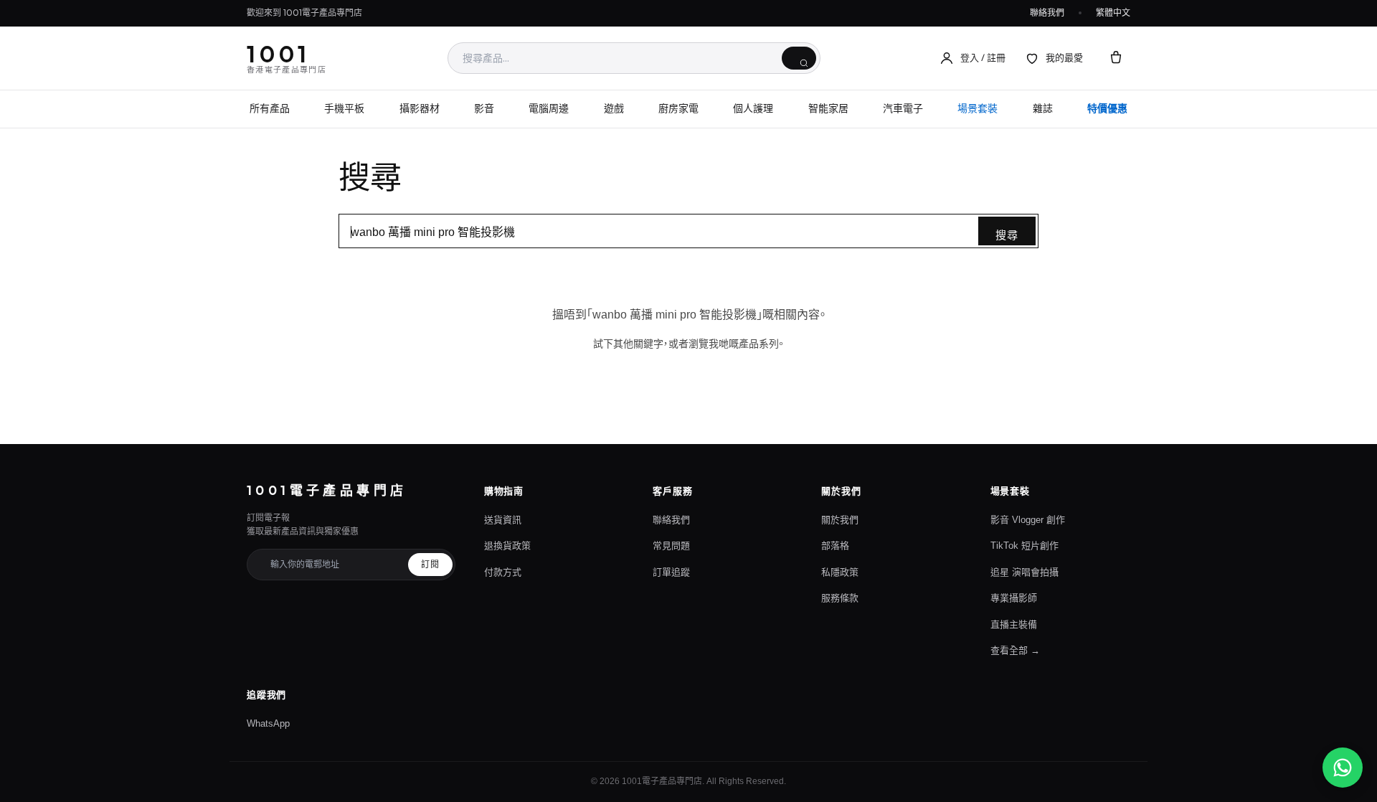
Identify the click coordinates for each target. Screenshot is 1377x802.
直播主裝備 (1013, 624)
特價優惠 (1107, 108)
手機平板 (344, 108)
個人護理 (753, 108)
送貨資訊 (502, 519)
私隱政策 (839, 572)
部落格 (835, 545)
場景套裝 (977, 108)
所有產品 (270, 108)
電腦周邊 (549, 108)
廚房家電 (678, 108)
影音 (484, 108)
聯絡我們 (1047, 12)
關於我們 (839, 519)
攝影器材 (419, 108)
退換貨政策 (507, 545)
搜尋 (1006, 235)
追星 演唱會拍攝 (1024, 572)
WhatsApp (268, 723)
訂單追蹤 (671, 572)
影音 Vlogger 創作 (1027, 519)
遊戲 (614, 108)
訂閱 (430, 565)
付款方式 (502, 572)
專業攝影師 (1013, 598)
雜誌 (1043, 108)
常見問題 (671, 545)
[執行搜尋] (799, 58)
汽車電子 (903, 108)
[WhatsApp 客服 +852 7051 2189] (1342, 767)
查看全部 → (1015, 650)
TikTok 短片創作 (1024, 545)
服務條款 (839, 598)
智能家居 (828, 108)
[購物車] (1116, 58)
